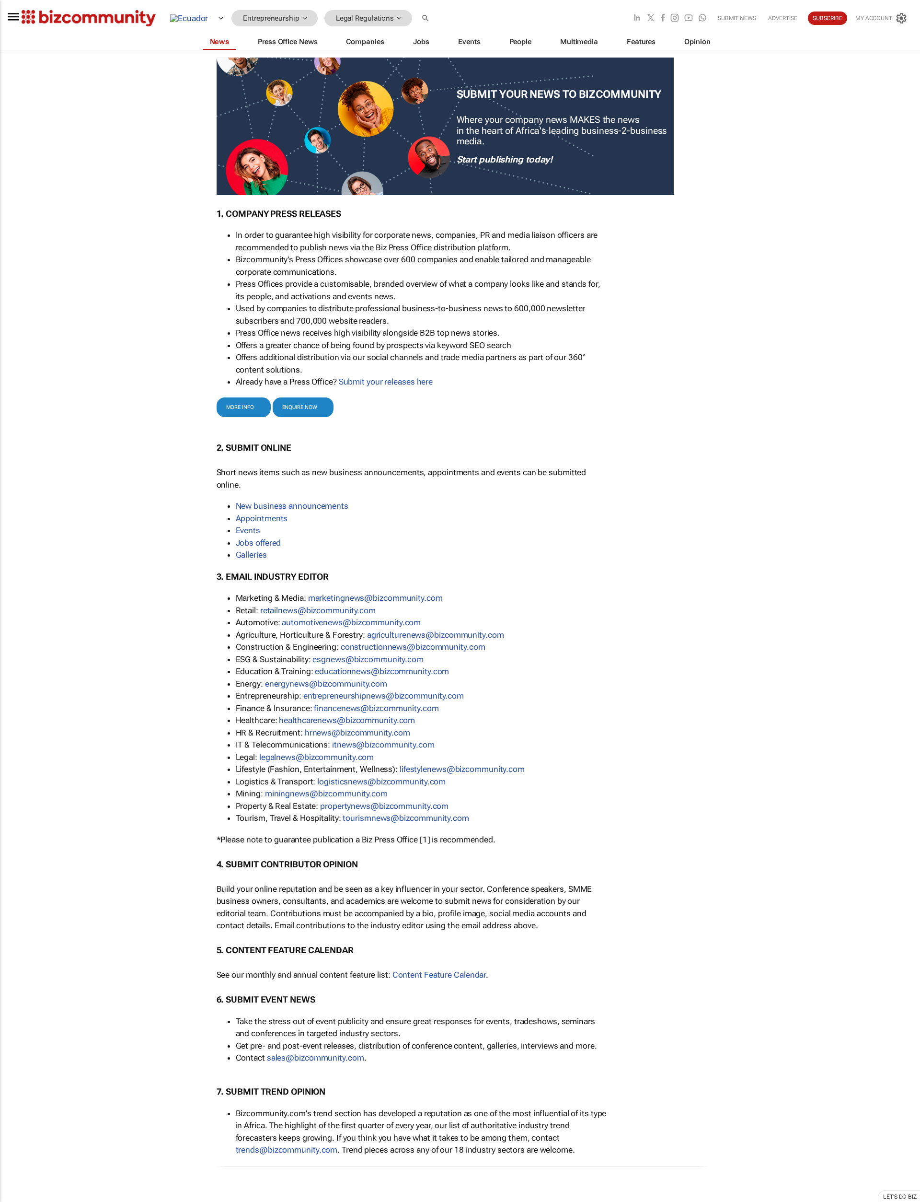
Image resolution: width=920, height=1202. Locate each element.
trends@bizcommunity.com (287, 1150)
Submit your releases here (386, 381)
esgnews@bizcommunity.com (368, 659)
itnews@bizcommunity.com (383, 744)
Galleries (251, 555)
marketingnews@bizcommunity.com (375, 598)
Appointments (262, 518)
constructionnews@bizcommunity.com (413, 647)
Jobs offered (258, 543)
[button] (426, 18)
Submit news (737, 18)
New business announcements (292, 506)
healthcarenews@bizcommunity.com (347, 720)
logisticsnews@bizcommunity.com (381, 781)
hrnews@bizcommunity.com (357, 732)
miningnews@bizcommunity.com (326, 793)
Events (248, 530)
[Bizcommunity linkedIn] (637, 18)
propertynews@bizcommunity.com (384, 806)
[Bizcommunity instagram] (674, 18)
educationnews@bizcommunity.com (382, 671)
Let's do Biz (900, 1196)
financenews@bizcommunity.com (376, 708)
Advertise (782, 18)
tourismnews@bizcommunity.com (406, 818)
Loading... (18, 1195)
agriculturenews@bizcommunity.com (435, 635)
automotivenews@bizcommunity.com (351, 622)
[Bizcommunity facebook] (663, 18)
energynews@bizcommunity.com (326, 684)
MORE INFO (240, 407)
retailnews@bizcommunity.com (318, 610)
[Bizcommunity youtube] (688, 18)
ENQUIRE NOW (299, 407)
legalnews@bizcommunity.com (316, 757)
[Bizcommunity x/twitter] (650, 18)
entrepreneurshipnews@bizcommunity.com (383, 695)
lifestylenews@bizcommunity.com (462, 769)
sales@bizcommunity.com (315, 1057)
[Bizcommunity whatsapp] (702, 18)
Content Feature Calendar (439, 975)
